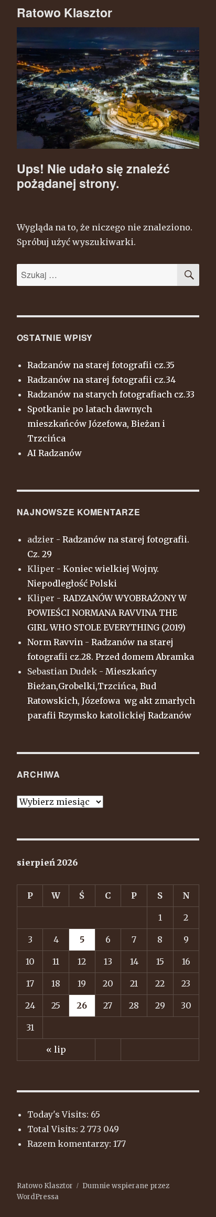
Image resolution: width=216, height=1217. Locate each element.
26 (82, 1005)
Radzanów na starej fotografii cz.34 (101, 379)
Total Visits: (53, 1129)
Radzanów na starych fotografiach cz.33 (111, 394)
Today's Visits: (59, 1114)
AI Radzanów (54, 453)
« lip (56, 1049)
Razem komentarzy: (70, 1143)
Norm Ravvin (55, 642)
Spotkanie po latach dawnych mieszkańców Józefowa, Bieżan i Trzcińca (96, 424)
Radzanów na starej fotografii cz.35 (101, 365)
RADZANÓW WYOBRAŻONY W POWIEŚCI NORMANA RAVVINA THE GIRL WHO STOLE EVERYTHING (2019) (107, 613)
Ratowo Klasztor (64, 12)
